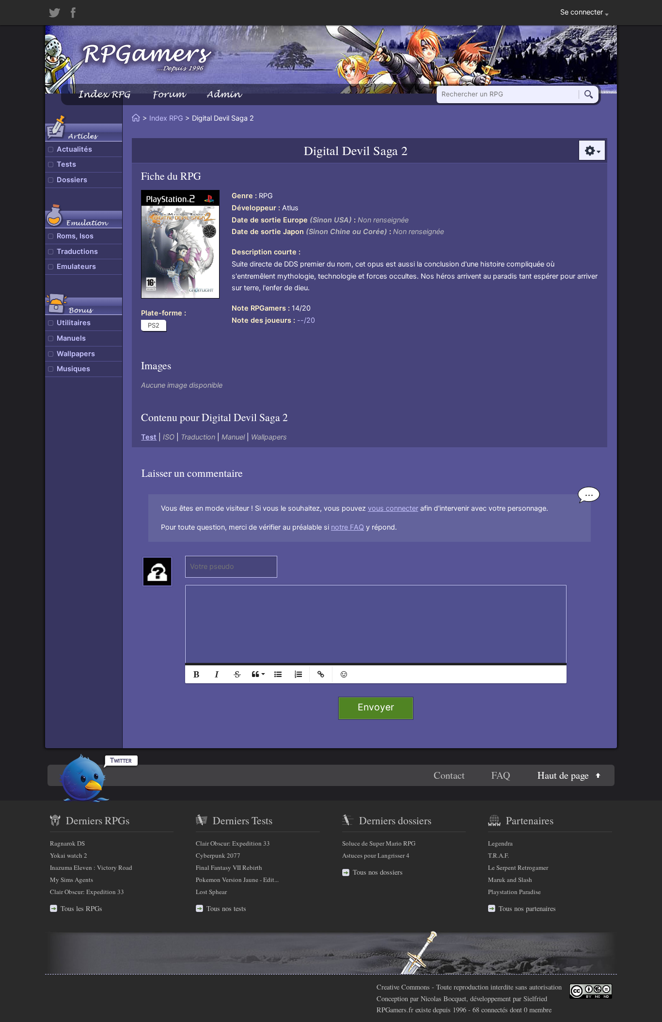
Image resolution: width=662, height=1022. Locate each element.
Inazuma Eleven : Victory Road (91, 867)
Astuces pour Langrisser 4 (376, 855)
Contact (449, 775)
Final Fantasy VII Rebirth (229, 867)
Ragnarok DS (67, 843)
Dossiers (72, 179)
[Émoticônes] (343, 674)
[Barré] (237, 674)
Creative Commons (403, 986)
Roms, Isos (75, 236)
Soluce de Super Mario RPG (378, 843)
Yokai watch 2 (68, 855)
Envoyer (376, 707)
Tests (66, 164)
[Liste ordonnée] (298, 674)
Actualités (74, 149)
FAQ (500, 775)
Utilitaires (74, 322)
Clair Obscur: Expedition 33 (87, 891)
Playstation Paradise (514, 891)
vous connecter (393, 508)
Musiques (73, 368)
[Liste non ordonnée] (277, 674)
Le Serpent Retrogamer (518, 867)
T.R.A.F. (498, 855)
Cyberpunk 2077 (218, 855)
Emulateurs (76, 266)
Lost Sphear (211, 891)
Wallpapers (76, 353)
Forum (168, 94)
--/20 (306, 320)
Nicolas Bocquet (443, 998)
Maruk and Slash (510, 879)
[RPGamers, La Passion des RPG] (147, 58)
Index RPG (104, 94)
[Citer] (257, 674)
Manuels (71, 338)
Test (149, 437)
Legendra (500, 843)
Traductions (77, 251)
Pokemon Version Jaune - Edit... (237, 879)
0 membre (538, 1009)
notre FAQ (347, 527)
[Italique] (216, 674)
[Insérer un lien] (321, 674)
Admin (223, 94)
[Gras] (196, 674)
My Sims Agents (71, 879)
